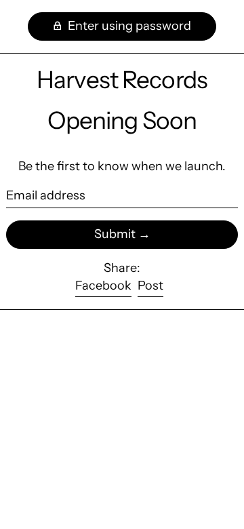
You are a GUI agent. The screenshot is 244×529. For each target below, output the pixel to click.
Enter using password (128, 25)
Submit (115, 234)
